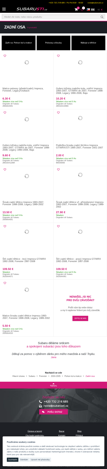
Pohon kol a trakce (73, 376)
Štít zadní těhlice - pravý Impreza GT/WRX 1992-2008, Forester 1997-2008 (78, 260)
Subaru (32, 376)
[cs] (88, 9)
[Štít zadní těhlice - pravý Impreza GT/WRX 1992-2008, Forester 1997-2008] (80, 240)
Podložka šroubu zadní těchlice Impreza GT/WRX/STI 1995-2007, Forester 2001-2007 (79, 146)
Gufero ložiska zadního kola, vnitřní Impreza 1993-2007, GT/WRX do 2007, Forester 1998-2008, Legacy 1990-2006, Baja (79, 90)
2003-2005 (55, 376)
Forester (43, 376)
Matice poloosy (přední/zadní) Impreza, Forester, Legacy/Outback (23, 89)
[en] (92, 9)
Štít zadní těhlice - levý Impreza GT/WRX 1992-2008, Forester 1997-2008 (24, 260)
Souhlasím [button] (12, 459)
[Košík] (76, 10)
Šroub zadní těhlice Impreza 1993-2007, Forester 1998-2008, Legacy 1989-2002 (23, 203)
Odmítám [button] (24, 459)
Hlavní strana (18, 376)
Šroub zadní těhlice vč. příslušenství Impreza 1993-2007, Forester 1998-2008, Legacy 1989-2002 (80, 204)
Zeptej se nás (80, 318)
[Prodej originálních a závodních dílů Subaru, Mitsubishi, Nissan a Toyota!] (28, 9)
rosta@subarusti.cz (95, 3)
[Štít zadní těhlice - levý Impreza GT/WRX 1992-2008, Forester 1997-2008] (27, 240)
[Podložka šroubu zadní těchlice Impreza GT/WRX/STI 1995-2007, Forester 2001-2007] (80, 126)
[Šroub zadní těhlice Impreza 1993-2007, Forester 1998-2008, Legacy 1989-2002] (27, 183)
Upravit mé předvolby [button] (40, 459)
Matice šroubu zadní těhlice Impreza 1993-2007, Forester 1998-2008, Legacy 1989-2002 (26, 316)
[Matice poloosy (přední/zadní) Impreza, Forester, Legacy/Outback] (27, 69)
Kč (99, 9)
